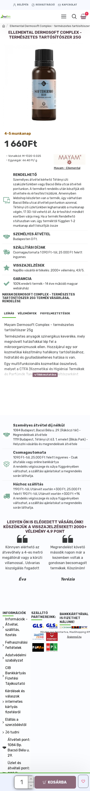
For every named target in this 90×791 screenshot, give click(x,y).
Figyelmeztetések (55, 313)
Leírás (9, 313)
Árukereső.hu (74, 636)
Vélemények (27, 313)
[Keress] (74, 16)
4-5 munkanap (17, 133)
